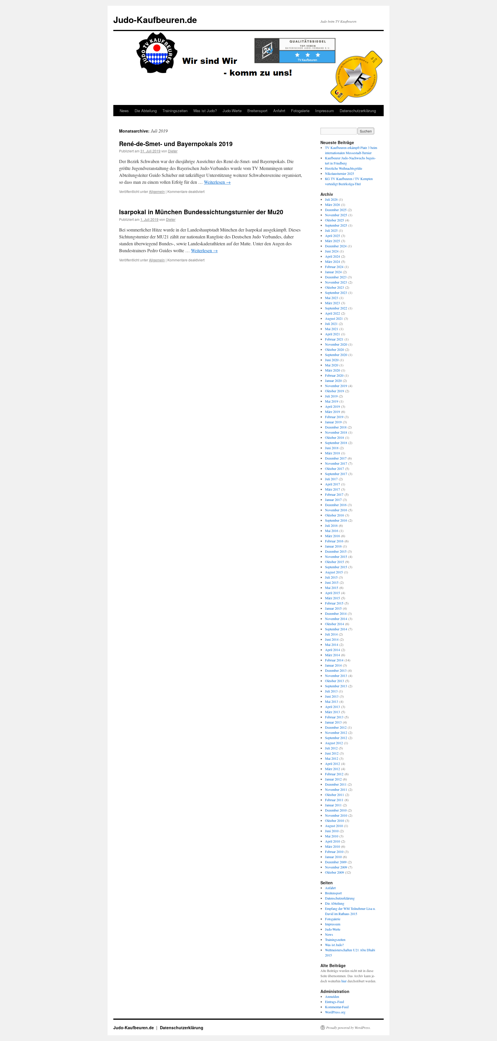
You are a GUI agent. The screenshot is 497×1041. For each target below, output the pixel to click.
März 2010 (332, 846)
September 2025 (336, 225)
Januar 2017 (333, 499)
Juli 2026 (331, 199)
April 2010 (332, 841)
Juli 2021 (331, 323)
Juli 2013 (331, 691)
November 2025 (336, 215)
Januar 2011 (333, 805)
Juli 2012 (331, 748)
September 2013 (336, 686)
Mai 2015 (331, 587)
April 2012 (332, 763)
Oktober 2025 (334, 220)
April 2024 (332, 256)
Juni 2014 (332, 639)
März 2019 (332, 411)
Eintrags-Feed (334, 1001)
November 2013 (336, 675)
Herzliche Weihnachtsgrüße (343, 168)
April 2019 (332, 406)
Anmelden (332, 996)
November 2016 (336, 510)
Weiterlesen (217, 182)
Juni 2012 (332, 753)
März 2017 (332, 489)
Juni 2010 (332, 830)
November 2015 (336, 556)
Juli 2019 (331, 396)
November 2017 (336, 463)
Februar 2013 (334, 717)
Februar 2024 (334, 266)
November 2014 (336, 618)
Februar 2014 (334, 660)
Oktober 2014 (334, 623)
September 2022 (336, 308)
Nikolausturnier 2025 (339, 173)
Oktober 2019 (334, 391)
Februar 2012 (334, 774)
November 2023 (336, 282)
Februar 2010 (334, 851)
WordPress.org (335, 1012)
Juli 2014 (331, 634)
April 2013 (332, 706)
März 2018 (332, 453)
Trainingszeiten (175, 110)
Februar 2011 (334, 799)
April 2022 (332, 313)
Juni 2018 (332, 447)
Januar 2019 (333, 422)
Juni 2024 (332, 251)
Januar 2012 (333, 779)
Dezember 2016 (336, 504)
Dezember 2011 (336, 784)
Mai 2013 (331, 701)
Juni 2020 (332, 359)
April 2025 (332, 235)
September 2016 (336, 520)
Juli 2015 (331, 577)
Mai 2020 (331, 365)
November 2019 (336, 385)
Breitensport (257, 110)
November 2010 (336, 815)
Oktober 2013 (334, 680)
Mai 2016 (331, 530)
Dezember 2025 (336, 209)
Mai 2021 (331, 328)
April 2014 (332, 649)
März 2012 (332, 768)
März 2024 (332, 261)
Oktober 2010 (334, 820)
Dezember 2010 (336, 810)
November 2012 (336, 732)
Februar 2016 (334, 541)
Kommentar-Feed (337, 1006)
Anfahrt (279, 110)
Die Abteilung (146, 110)
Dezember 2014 (336, 613)
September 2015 (336, 566)
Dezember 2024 (336, 246)
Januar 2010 (333, 856)
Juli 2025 (331, 230)
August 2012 (334, 742)
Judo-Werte (232, 110)
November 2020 (336, 344)
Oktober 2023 (334, 287)
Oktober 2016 (334, 515)
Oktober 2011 (334, 794)
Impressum (324, 110)
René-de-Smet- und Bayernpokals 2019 (176, 143)
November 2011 (336, 789)
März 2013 (332, 711)
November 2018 (336, 432)
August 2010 (334, 825)
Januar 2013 (333, 722)
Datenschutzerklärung (358, 110)
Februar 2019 (334, 416)
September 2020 (336, 354)
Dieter (172, 150)
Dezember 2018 (336, 427)
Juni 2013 (332, 696)
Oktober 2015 (334, 561)
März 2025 (332, 240)
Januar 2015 (333, 608)
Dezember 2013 (336, 670)
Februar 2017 (334, 494)
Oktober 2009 (334, 872)
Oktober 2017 (334, 468)
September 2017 (336, 473)
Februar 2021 (334, 339)
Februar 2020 (334, 375)
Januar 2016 (333, 546)
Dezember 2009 (336, 862)
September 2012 (336, 737)
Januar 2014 (333, 665)
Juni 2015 (332, 582)
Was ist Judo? (205, 110)
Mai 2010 (331, 836)
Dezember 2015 (336, 551)
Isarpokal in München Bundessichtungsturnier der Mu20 (201, 211)
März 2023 (332, 303)
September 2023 (336, 292)
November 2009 (336, 867)
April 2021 (332, 334)
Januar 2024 (333, 271)
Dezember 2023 (336, 277)
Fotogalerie (300, 110)
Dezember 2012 (336, 727)
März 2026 (332, 204)
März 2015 (332, 598)
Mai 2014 (331, 644)
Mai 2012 (331, 758)
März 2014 (332, 654)
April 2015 (332, 592)
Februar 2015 (334, 603)
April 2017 (332, 484)
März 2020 (332, 370)
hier (344, 981)
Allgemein (157, 191)
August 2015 (334, 572)
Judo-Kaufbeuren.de (155, 19)
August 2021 (334, 318)
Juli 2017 (331, 479)
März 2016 (332, 535)
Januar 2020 (333, 380)
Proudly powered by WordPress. (348, 1027)
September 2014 (336, 629)
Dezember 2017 (336, 458)
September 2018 (336, 442)
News (124, 110)
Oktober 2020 (334, 349)
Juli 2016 (331, 525)
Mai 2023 (331, 297)
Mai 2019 (331, 401)
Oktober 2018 (334, 437)
